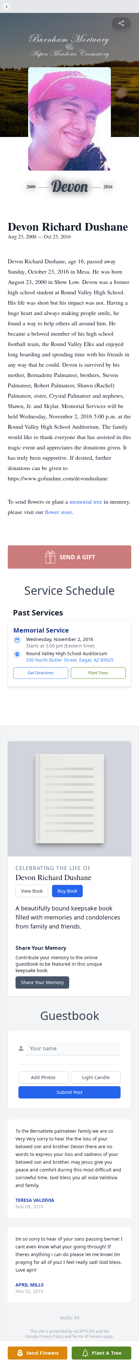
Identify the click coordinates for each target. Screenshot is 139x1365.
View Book (32, 891)
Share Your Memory (42, 982)
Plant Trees (98, 673)
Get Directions (41, 673)
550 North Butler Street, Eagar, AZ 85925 (69, 660)
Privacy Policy (51, 1336)
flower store (58, 512)
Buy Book (67, 891)
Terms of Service (87, 1336)
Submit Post (69, 1092)
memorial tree (86, 501)
